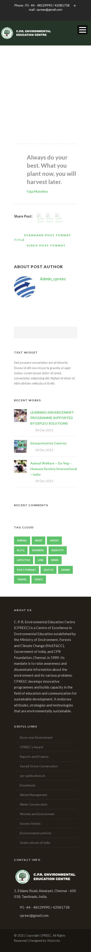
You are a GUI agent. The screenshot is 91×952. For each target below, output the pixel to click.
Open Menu (82, 29)
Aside (38, 540)
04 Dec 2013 (44, 430)
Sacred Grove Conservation (39, 766)
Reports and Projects (34, 756)
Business (38, 550)
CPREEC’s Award (31, 747)
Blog (20, 550)
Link (40, 559)
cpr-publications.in (32, 776)
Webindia (53, 940)
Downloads (27, 785)
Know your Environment (36, 737)
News (55, 559)
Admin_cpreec (53, 278)
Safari (65, 569)
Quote (48, 569)
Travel (22, 579)
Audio (54, 540)
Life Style (23, 559)
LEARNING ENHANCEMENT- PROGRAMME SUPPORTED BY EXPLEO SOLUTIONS (52, 418)
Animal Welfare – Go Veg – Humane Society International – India (53, 468)
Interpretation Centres (48, 443)
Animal (22, 540)
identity (58, 550)
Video (39, 579)
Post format (26, 569)
